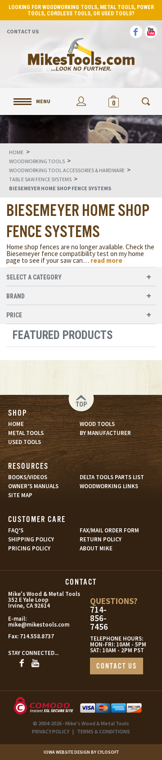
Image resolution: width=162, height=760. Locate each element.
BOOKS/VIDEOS (27, 477)
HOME (16, 424)
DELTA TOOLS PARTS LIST (112, 477)
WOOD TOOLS (97, 424)
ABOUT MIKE (96, 548)
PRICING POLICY (29, 548)
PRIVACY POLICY (50, 731)
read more (106, 260)
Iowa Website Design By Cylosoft (81, 752)
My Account (81, 101)
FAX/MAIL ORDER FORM (109, 530)
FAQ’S (15, 530)
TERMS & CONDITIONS (103, 731)
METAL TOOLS (26, 433)
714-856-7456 (99, 618)
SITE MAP (20, 495)
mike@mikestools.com (28, 624)
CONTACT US (116, 666)
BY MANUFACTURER (105, 433)
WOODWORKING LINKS (109, 486)
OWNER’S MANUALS (33, 486)
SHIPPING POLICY (31, 539)
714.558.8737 (37, 636)
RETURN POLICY (101, 539)
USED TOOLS (24, 442)
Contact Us (23, 31)
